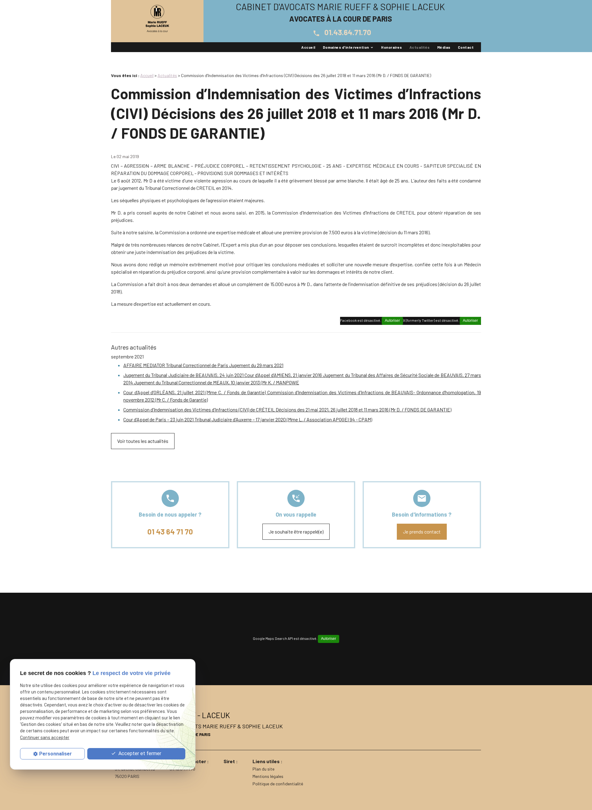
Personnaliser (55, 754)
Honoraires (391, 47)
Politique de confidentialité (278, 783)
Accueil (308, 47)
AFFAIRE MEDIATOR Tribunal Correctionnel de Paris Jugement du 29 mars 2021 (203, 365)
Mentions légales (268, 776)
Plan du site (263, 768)
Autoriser (470, 320)
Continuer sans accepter (44, 737)
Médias (443, 47)
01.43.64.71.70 (342, 32)
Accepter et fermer (139, 753)
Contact (466, 47)
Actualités (419, 47)
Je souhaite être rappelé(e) (296, 531)
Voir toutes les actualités (142, 441)
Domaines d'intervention (346, 47)
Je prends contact (422, 531)
